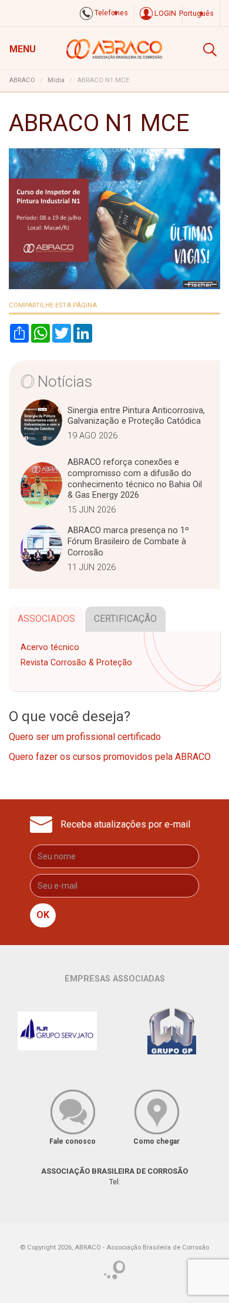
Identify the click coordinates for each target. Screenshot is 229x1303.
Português (196, 13)
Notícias (65, 381)
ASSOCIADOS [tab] (46, 618)
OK (42, 914)
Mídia (56, 80)
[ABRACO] (114, 47)
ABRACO (22, 80)
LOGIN (164, 13)
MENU (22, 49)
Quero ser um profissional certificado (85, 736)
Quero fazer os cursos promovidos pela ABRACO (110, 756)
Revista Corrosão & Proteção (76, 663)
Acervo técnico (50, 647)
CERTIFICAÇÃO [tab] (125, 618)
